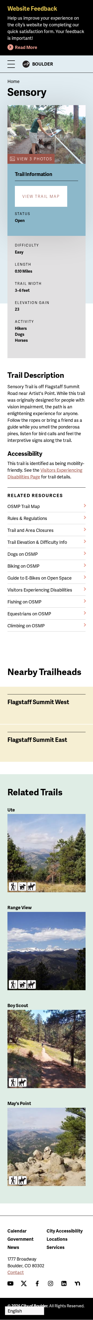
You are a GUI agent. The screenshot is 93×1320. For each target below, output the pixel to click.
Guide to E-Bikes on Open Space (39, 578)
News (13, 1247)
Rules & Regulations (27, 518)
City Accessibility (65, 1231)
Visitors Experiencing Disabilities (39, 590)
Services (55, 1247)
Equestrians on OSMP (29, 613)
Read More (26, 47)
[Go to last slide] (7, 639)
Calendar (17, 1231)
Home (13, 81)
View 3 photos (34, 159)
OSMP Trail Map (23, 506)
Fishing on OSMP (24, 601)
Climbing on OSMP (26, 625)
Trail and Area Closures (30, 530)
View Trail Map (41, 196)
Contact (15, 1272)
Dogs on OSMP (22, 554)
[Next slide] (86, 639)
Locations (57, 1239)
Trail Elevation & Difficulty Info (37, 542)
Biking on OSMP (23, 566)
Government (20, 1239)
